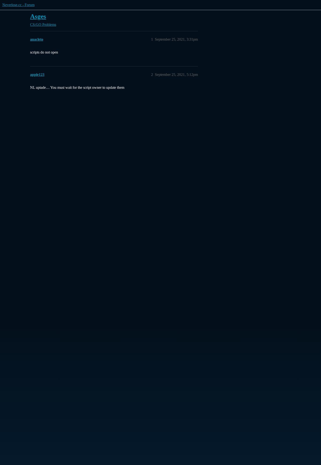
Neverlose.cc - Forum (18, 5)
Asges (38, 16)
